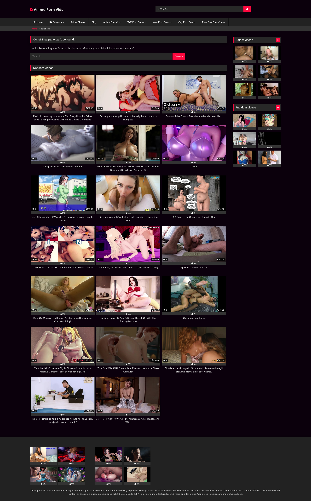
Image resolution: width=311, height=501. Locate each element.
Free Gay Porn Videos (213, 22)
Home (39, 22)
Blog (94, 22)
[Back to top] (301, 491)
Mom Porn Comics (161, 22)
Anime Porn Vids (48, 9)
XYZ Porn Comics (136, 22)
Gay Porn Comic (186, 22)
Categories (58, 22)
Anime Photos (78, 22)
